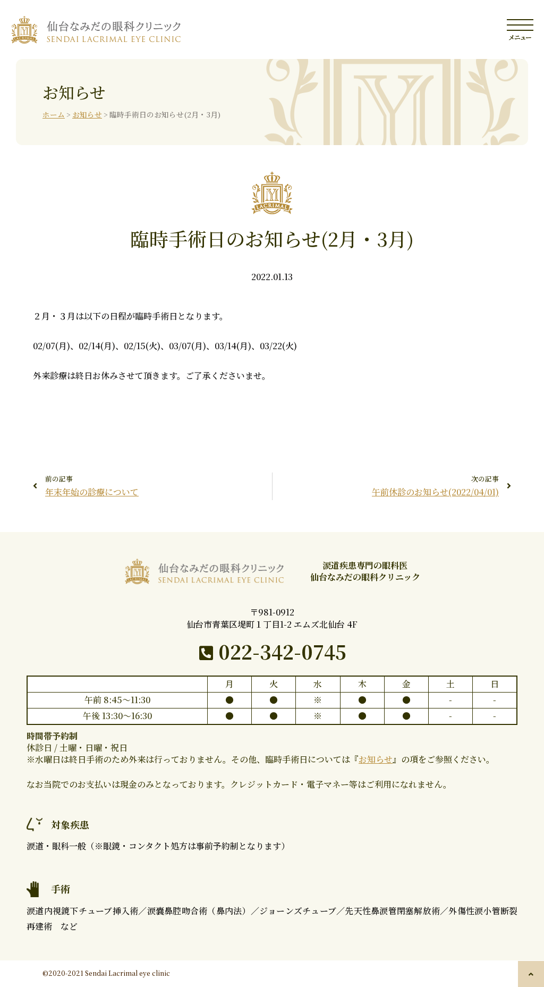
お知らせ (87, 114)
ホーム (53, 114)
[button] (531, 974)
